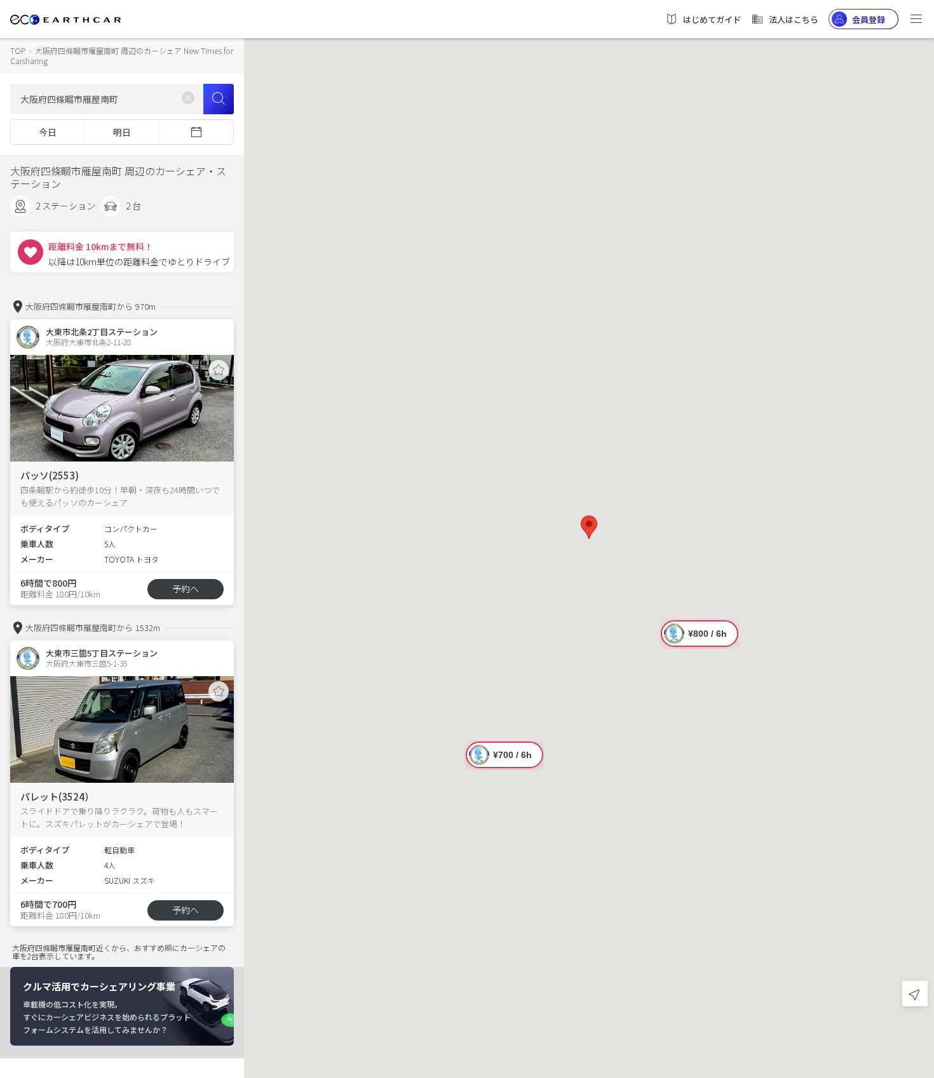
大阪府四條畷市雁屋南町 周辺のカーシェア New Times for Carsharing (121, 55)
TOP (17, 50)
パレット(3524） (57, 796)
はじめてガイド (712, 19)
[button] (589, 527)
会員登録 (868, 19)
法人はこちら (793, 19)
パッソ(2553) (49, 475)
